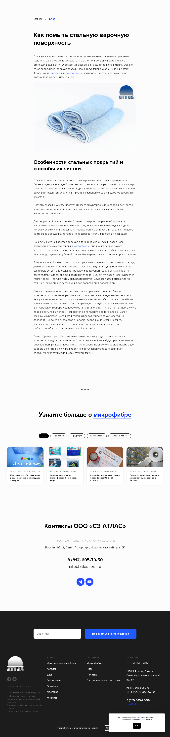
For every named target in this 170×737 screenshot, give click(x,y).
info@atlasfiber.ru (85, 566)
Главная (38, 19)
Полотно (92, 674)
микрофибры (81, 246)
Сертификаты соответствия (104, 680)
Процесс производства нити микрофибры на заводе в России (144, 478)
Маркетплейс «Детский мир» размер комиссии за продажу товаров (25, 478)
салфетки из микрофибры (66, 73)
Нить (89, 669)
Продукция (77, 436)
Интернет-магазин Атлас (62, 663)
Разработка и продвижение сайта (77, 728)
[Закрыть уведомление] (162, 716)
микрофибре (112, 415)
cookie (139, 718)
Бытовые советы (120, 436)
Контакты (52, 697)
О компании (54, 680)
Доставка (52, 692)
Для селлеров (97, 436)
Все (44, 436)
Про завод (59, 436)
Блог (52, 19)
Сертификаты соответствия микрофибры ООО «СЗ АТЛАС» (105, 478)
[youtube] (89, 582)
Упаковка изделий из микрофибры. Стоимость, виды (63, 478)
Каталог (51, 669)
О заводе (52, 686)
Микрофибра (94, 663)
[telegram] (81, 582)
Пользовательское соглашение (22, 711)
